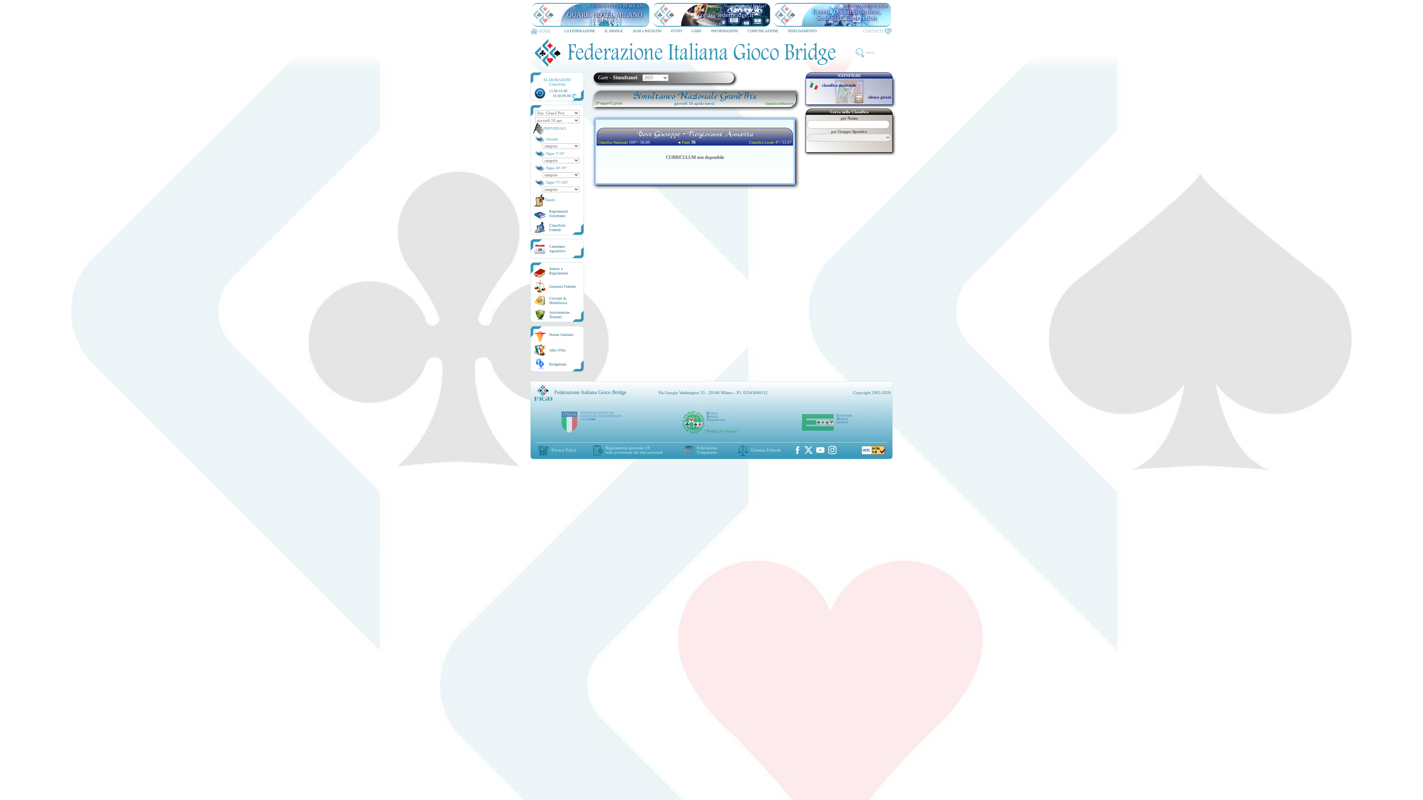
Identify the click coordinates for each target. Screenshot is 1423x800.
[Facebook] (797, 450)
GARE (696, 31)
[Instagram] (832, 450)
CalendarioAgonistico (557, 248)
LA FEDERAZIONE (579, 31)
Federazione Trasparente (707, 450)
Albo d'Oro (557, 350)
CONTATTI (873, 31)
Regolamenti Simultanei (558, 213)
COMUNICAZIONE (762, 31)
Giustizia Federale (562, 286)
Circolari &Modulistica (558, 300)
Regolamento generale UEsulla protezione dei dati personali (634, 450)
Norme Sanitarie (561, 335)
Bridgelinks (558, 364)
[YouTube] (820, 450)
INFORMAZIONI (724, 31)
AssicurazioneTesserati (559, 314)
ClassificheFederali (557, 227)
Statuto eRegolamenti (558, 271)
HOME (545, 31)
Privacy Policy (563, 450)
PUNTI (676, 31)
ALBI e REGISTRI (647, 31)
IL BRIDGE (614, 31)
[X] (808, 450)
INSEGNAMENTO (802, 31)
